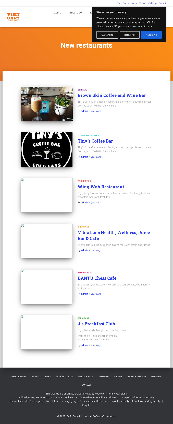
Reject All (129, 35)
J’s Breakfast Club (96, 324)
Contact (162, 3)
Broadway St (85, 272)
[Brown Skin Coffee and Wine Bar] (47, 104)
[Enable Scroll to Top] (166, 417)
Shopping (103, 376)
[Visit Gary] (13, 17)
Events (57, 13)
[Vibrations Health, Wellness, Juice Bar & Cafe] (47, 241)
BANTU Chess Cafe (97, 278)
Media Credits (123, 3)
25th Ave (82, 90)
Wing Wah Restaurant (101, 187)
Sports (134, 3)
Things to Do (75, 13)
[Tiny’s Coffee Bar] (47, 149)
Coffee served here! (88, 135)
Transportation (137, 376)
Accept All (151, 35)
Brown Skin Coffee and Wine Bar (112, 95)
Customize (107, 35)
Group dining (85, 181)
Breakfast (83, 227)
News (48, 376)
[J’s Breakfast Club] (47, 332)
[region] (129, 24)
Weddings (152, 3)
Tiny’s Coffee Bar (95, 141)
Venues (142, 3)
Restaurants (85, 376)
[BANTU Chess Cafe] (47, 286)
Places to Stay (64, 376)
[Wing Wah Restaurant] (47, 195)
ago (95, 111)
